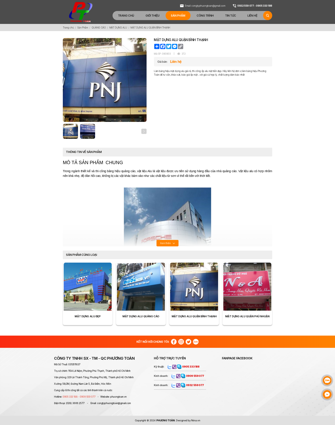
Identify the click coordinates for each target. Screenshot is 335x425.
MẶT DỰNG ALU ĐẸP (87, 316)
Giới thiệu (152, 15)
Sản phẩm (178, 15)
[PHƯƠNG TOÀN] (80, 12)
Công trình (205, 15)
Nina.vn (195, 420)
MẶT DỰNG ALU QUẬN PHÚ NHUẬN (247, 316)
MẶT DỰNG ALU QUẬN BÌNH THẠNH (194, 316)
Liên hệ (252, 15)
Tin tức (230, 15)
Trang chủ (126, 15)
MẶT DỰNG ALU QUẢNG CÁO (140, 316)
